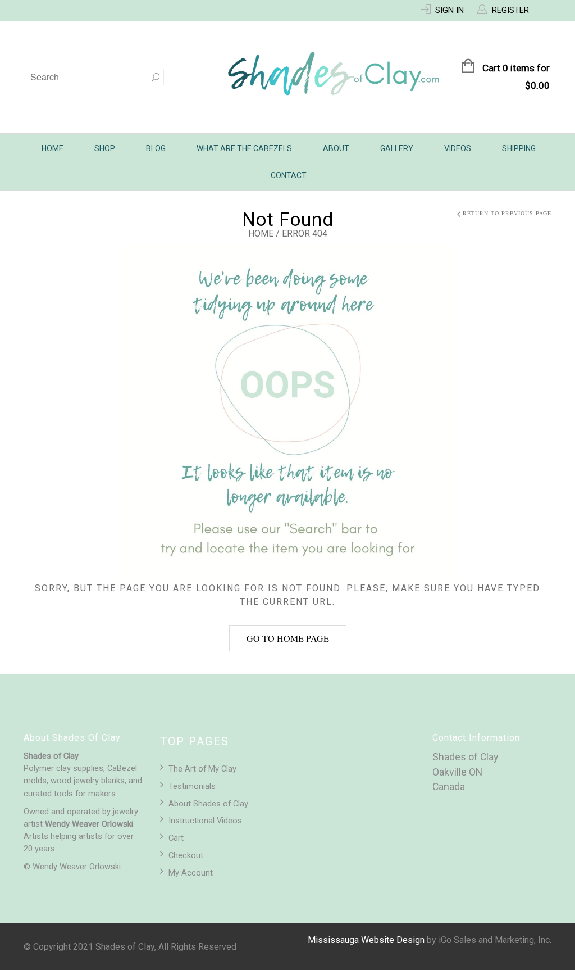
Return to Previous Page (507, 213)
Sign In (449, 10)
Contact (289, 175)
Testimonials (192, 786)
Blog (156, 148)
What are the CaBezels (244, 148)
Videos (457, 148)
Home (52, 148)
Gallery (396, 148)
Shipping (519, 148)
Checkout (185, 855)
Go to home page (288, 638)
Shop (104, 148)
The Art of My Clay (202, 769)
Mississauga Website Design (366, 940)
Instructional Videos (205, 820)
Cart (176, 838)
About (336, 148)
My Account (190, 873)
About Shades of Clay (208, 804)
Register (510, 10)
